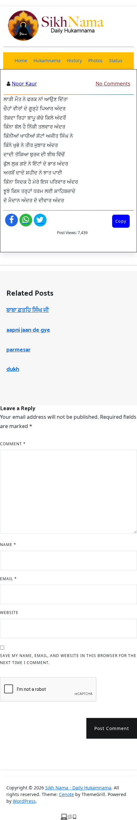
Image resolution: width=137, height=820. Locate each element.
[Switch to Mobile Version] (68, 816)
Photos (95, 60)
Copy (120, 221)
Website (9, 612)
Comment (13, 444)
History (74, 60)
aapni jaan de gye (28, 330)
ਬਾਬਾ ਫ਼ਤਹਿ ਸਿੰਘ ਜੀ (27, 310)
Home (21, 60)
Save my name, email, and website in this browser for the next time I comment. (68, 659)
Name (8, 544)
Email (8, 578)
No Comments (113, 83)
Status (115, 60)
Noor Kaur (24, 83)
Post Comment (111, 728)
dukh (12, 369)
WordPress (24, 801)
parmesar (18, 350)
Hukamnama (47, 60)
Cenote (66, 794)
